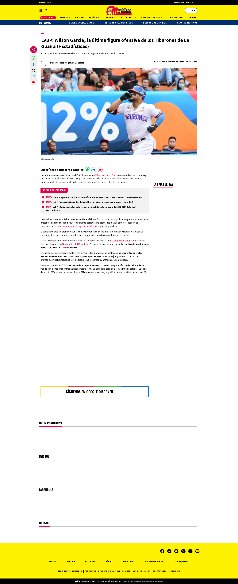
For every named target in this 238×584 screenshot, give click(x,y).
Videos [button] (192, 17)
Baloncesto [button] (127, 17)
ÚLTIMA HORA (48, 17)
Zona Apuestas (182, 561)
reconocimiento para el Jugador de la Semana (76, 226)
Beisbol (45, 22)
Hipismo (71, 561)
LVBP (43, 33)
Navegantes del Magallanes (75, 244)
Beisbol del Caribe (155, 22)
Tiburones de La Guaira (106, 175)
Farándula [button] (95, 17)
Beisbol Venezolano (81, 22)
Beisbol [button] (64, 17)
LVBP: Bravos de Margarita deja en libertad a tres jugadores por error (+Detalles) (93, 202)
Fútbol (109, 561)
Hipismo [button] (79, 17)
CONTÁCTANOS (159, 571)
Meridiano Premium (154, 561)
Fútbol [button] (110, 17)
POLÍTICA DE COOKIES (120, 571)
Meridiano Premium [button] (151, 17)
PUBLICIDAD (174, 571)
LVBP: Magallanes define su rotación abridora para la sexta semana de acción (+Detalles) (97, 197)
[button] (33, 58)
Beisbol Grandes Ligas (119, 22)
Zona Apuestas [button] (175, 17)
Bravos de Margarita (120, 240)
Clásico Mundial (187, 22)
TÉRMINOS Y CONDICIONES (70, 571)
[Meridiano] (119, 10)
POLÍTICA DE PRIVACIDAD (96, 571)
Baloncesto (128, 561)
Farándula (90, 561)
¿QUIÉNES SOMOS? (141, 571)
